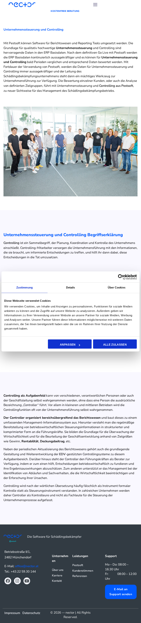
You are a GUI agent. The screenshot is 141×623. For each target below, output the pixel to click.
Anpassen (68, 344)
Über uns (58, 570)
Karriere (57, 576)
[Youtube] (27, 581)
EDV (62, 454)
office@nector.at (26, 566)
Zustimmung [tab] (24, 287)
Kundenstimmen (82, 571)
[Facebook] (7, 581)
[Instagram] (17, 581)
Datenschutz (31, 613)
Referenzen (79, 576)
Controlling (11, 243)
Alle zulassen (115, 344)
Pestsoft (77, 565)
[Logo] (22, 4)
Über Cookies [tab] (116, 287)
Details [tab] (70, 287)
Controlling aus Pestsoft (116, 86)
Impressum (13, 613)
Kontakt (57, 581)
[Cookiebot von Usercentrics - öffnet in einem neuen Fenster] (121, 277)
